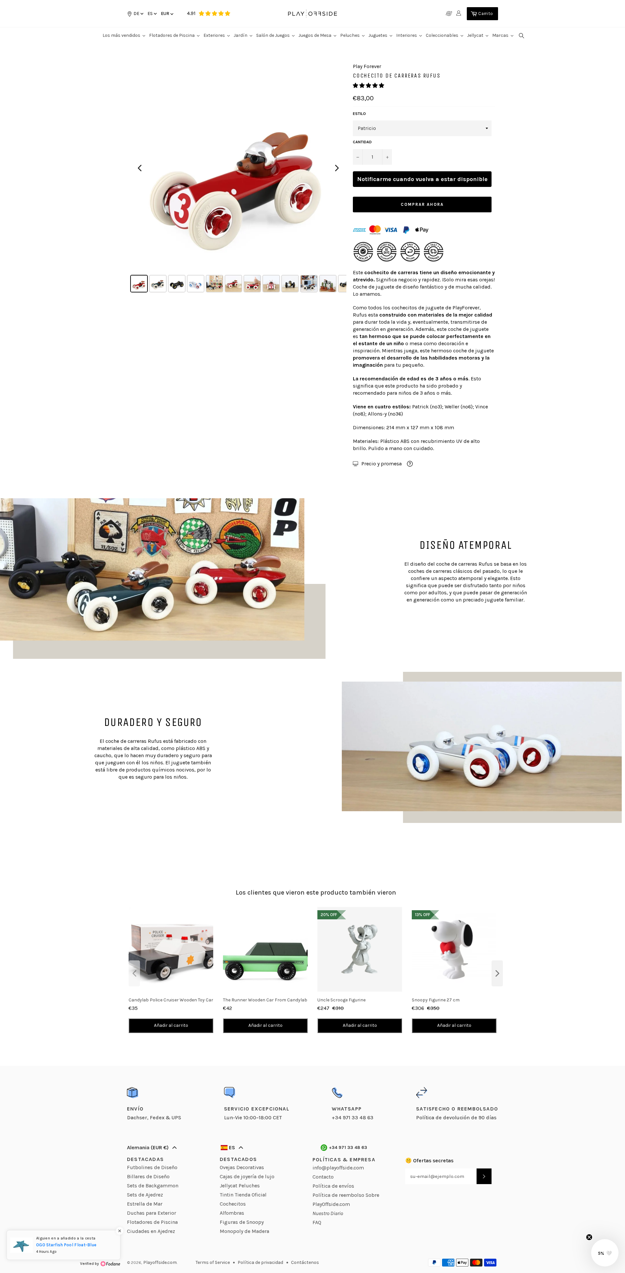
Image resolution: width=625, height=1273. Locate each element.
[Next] (336, 168)
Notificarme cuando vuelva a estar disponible (422, 179)
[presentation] (134, 973)
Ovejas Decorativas (242, 1167)
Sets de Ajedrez (145, 1195)
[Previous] (139, 168)
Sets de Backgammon (152, 1185)
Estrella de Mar (144, 1204)
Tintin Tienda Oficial (243, 1195)
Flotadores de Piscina (152, 1222)
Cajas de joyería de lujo (247, 1176)
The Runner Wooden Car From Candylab (265, 1000)
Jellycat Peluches (240, 1185)
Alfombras (232, 1213)
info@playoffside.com (338, 1168)
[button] (151, 13)
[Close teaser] (589, 1237)
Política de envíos (333, 1186)
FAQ (316, 1222)
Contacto (323, 1177)
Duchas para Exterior (151, 1213)
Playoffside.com (160, 1262)
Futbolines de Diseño (152, 1167)
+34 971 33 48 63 (348, 1147)
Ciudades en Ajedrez (151, 1231)
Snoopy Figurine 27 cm (436, 1000)
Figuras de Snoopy (242, 1222)
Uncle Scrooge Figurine (341, 1000)
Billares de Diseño (148, 1176)
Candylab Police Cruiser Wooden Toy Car (171, 1000)
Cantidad (362, 142)
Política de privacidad (260, 1262)
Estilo (359, 113)
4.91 (191, 13)
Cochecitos (233, 1204)
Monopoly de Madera (244, 1231)
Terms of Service (213, 1262)
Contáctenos (305, 1262)
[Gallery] (238, 178)
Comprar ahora (422, 204)
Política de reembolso (338, 1195)
